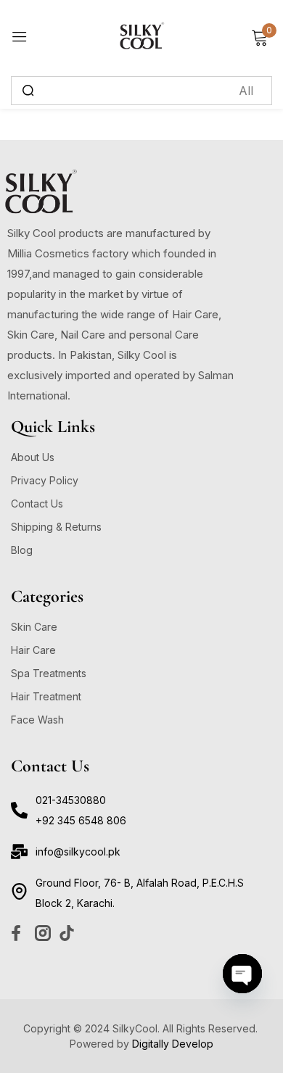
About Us (32, 457)
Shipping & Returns (56, 527)
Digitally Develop (172, 1043)
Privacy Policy (44, 480)
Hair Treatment (46, 696)
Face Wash (37, 719)
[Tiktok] (67, 933)
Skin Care (34, 627)
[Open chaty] (242, 973)
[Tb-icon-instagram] (43, 933)
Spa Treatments (48, 673)
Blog (22, 550)
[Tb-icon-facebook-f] (19, 933)
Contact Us (37, 503)
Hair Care (33, 650)
